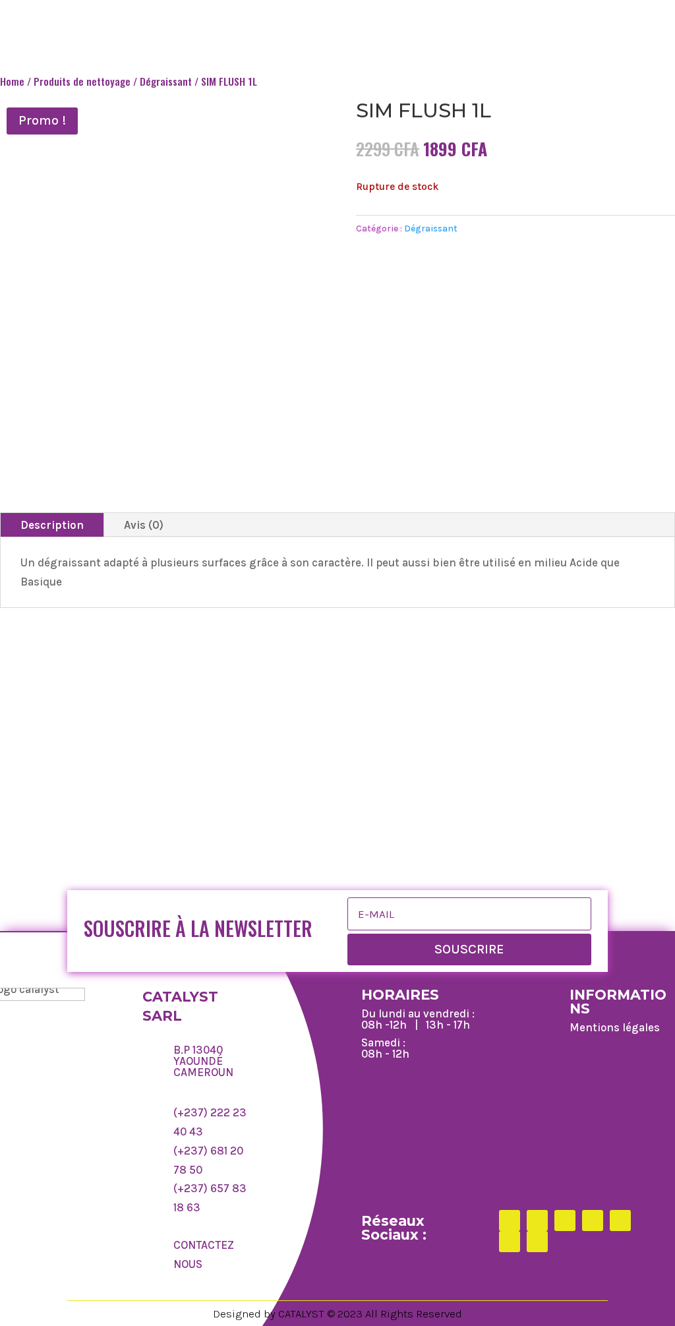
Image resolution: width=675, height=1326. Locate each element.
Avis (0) (143, 524)
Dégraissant (166, 81)
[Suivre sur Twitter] (537, 1220)
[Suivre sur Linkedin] (620, 1220)
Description (52, 524)
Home (12, 81)
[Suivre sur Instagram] (564, 1220)
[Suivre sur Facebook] (509, 1220)
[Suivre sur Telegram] (509, 1241)
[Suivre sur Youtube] (537, 1241)
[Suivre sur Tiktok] (592, 1220)
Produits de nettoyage (82, 81)
